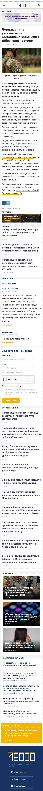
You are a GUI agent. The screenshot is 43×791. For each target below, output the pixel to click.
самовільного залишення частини (18, 157)
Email (4, 364)
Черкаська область (13, 208)
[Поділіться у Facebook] (4, 203)
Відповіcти (9, 325)
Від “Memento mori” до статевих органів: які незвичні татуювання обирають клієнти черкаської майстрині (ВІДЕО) (20, 527)
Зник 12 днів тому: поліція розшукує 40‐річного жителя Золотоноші (21, 481)
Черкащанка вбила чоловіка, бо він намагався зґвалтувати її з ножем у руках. (21, 177)
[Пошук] (38, 5)
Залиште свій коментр (11, 386)
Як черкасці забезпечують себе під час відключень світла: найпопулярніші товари (21, 733)
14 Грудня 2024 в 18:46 (10, 291)
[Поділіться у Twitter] (8, 203)
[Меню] (4, 5)
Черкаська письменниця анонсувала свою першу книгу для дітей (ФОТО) (20, 467)
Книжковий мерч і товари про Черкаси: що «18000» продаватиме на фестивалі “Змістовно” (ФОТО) (21, 510)
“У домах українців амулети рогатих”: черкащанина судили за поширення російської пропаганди (20, 247)
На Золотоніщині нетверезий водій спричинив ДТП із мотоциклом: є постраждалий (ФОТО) (21, 543)
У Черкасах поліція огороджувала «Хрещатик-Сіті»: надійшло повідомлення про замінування (20, 559)
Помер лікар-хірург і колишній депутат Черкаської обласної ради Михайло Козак (21, 495)
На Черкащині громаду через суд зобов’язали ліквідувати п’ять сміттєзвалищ (20, 232)
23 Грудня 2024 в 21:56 (10, 335)
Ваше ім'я (6, 355)
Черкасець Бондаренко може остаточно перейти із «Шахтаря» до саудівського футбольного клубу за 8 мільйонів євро (21, 433)
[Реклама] (21, 17)
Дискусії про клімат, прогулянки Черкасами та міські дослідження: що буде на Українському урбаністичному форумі (20, 451)
